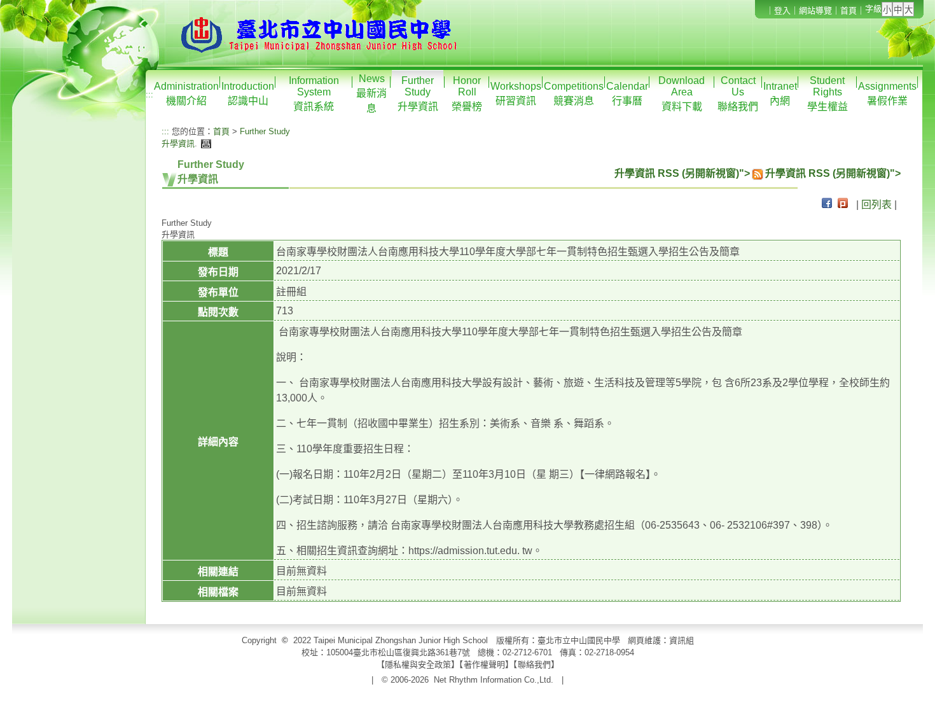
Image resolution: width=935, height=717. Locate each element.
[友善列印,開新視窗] (204, 143)
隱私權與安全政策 (418, 664)
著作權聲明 (484, 664)
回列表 (876, 204)
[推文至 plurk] (843, 204)
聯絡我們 (534, 664)
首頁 (848, 10)
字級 (873, 8)
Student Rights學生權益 (827, 93)
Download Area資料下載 (681, 93)
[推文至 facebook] (827, 204)
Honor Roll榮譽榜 (467, 93)
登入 (782, 10)
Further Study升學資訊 (418, 93)
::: (149, 94)
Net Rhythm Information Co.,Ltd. (493, 680)
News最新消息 (371, 93)
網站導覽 (815, 10)
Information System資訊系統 (314, 93)
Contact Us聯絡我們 (737, 93)
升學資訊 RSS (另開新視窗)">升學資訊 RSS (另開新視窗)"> (757, 173)
